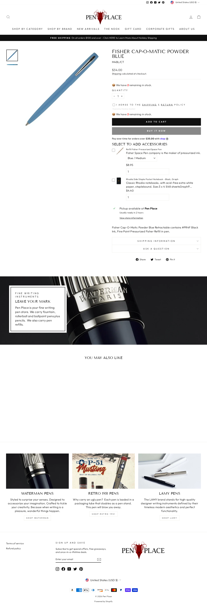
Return (167, 104)
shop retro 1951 (103, 514)
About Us (187, 28)
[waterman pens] (37, 471)
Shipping (116, 73)
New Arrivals (88, 28)
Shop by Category (27, 28)
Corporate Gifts (160, 28)
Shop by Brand (60, 28)
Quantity (120, 90)
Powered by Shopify (103, 601)
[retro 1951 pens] (103, 471)
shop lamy (169, 518)
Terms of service (15, 543)
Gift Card (133, 28)
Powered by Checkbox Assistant (124, 109)
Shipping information (156, 241)
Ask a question (156, 248)
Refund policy (13, 548)
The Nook (112, 28)
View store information (131, 218)
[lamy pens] (169, 471)
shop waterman (37, 518)
